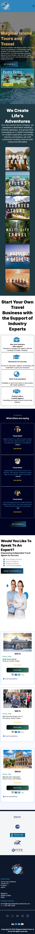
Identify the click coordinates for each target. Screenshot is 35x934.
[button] (33, 6)
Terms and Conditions (8, 882)
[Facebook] (7, 915)
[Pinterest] (22, 915)
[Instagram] (12, 915)
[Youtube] (17, 915)
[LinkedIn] (27, 915)
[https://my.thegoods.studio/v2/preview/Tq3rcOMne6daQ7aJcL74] (6, 6)
